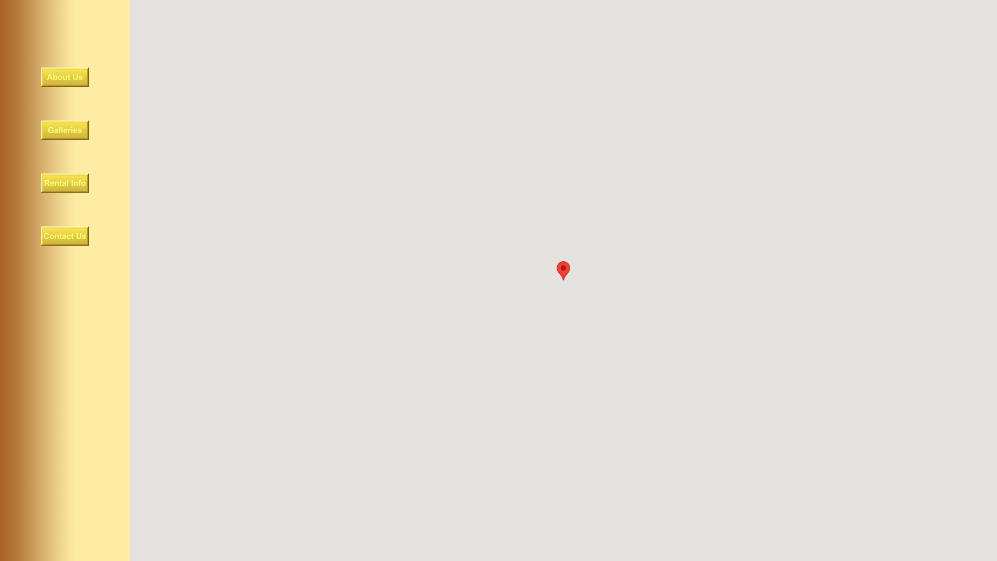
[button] (563, 270)
